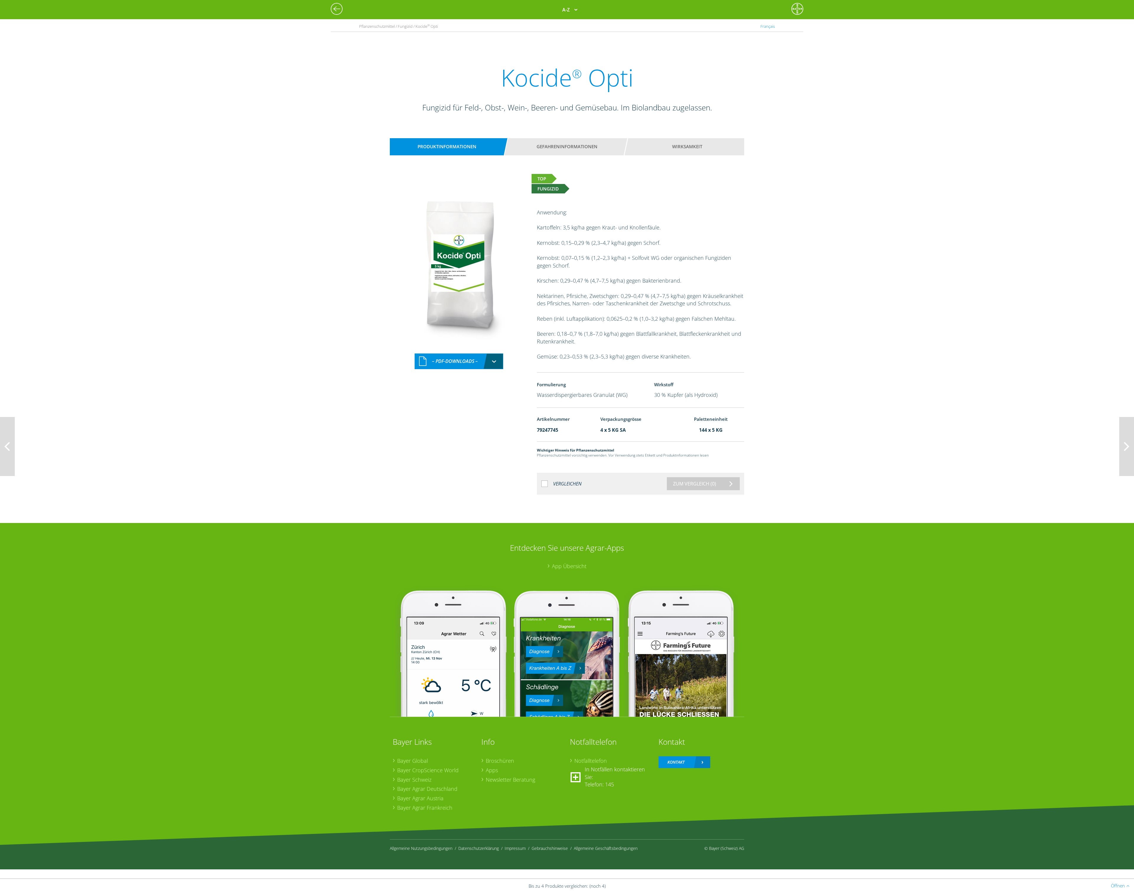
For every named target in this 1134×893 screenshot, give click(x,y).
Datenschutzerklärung (478, 848)
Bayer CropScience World (428, 770)
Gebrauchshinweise (550, 848)
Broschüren (500, 760)
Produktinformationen (447, 146)
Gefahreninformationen (567, 146)
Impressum (515, 848)
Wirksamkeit (687, 146)
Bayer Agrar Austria (420, 798)
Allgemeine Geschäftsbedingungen (606, 848)
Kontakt (676, 762)
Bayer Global (412, 760)
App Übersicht (569, 566)
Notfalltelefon (590, 760)
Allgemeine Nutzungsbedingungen (421, 848)
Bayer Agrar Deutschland (427, 788)
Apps (492, 770)
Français (767, 26)
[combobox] (459, 361)
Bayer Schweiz (414, 779)
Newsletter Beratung (510, 779)
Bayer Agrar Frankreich (424, 807)
